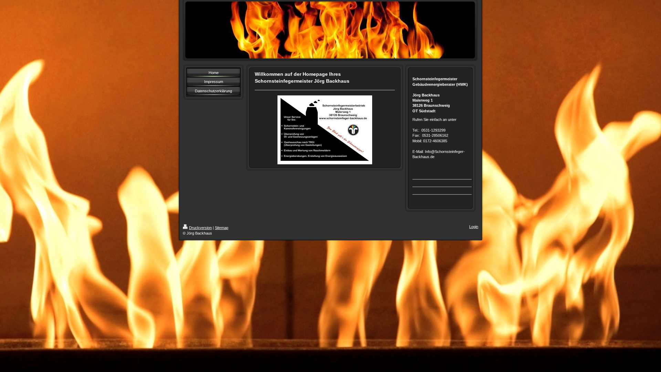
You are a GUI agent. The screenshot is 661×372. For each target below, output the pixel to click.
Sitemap (221, 228)
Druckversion (200, 228)
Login (473, 227)
